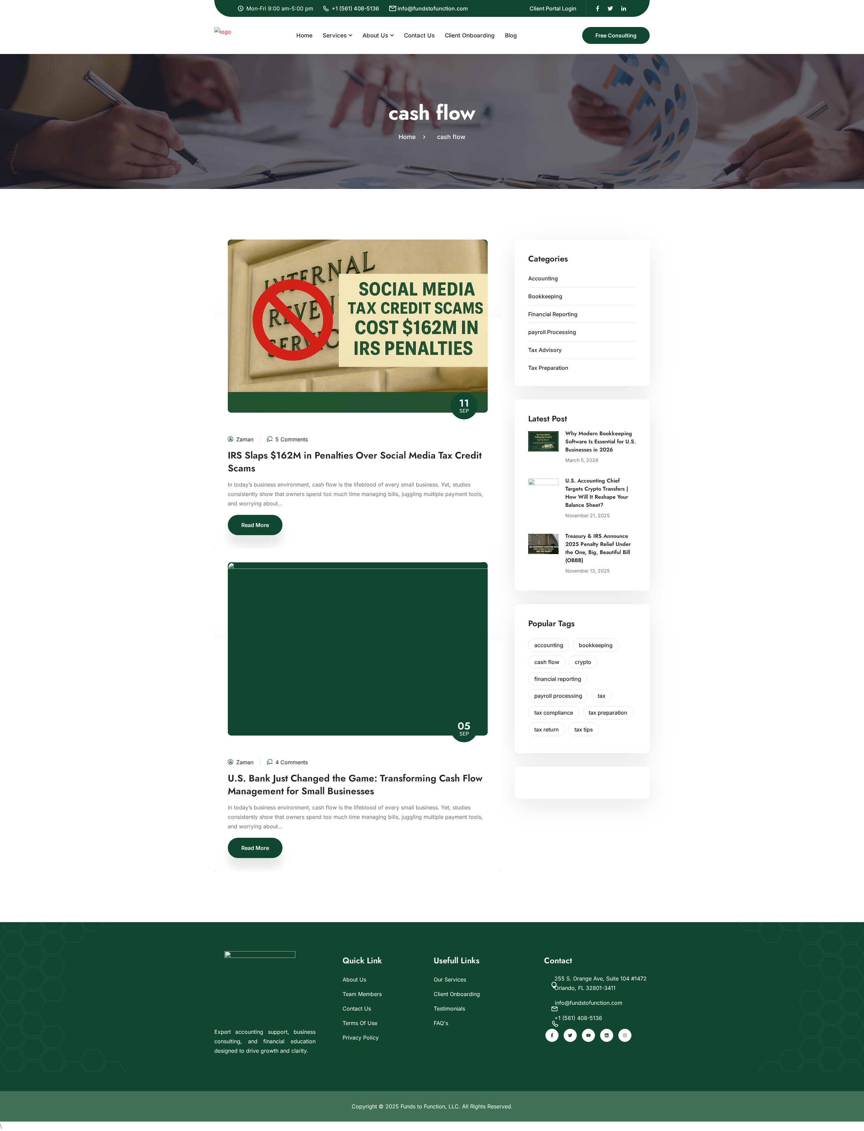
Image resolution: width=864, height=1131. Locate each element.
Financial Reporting (552, 314)
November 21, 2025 (587, 515)
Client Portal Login (553, 8)
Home (304, 35)
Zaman (244, 439)
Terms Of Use (360, 1023)
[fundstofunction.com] (222, 34)
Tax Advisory (545, 350)
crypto (583, 662)
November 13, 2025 (587, 571)
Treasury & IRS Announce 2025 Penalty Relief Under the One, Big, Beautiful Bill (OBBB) (598, 548)
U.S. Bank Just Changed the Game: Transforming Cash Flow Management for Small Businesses (355, 785)
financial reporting (557, 678)
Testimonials (449, 1008)
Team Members (362, 994)
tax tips (583, 729)
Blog (511, 35)
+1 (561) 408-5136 (355, 8)
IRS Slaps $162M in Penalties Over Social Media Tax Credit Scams (355, 462)
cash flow (451, 136)
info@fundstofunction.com (433, 8)
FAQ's (441, 1023)
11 (464, 405)
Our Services (450, 979)
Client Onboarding (470, 35)
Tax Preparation (548, 367)
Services (335, 35)
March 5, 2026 (581, 460)
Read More (255, 525)
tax (601, 695)
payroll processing (558, 695)
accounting (548, 645)
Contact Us (419, 35)
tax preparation (608, 712)
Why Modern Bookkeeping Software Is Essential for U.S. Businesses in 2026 (600, 441)
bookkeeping (596, 645)
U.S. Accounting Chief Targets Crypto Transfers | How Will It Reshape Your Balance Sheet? (596, 493)
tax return (546, 729)
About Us (375, 35)
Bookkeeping (545, 296)
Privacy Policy (361, 1037)
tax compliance (553, 712)
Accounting (543, 278)
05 (464, 728)
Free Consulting (616, 35)
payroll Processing (552, 332)
